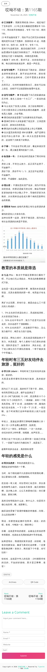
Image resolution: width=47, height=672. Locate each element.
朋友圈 (26, 668)
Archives (12, 582)
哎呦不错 (32, 15)
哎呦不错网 (21, 667)
